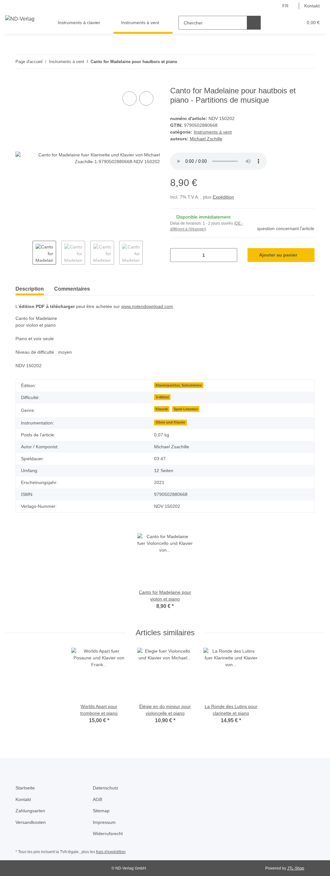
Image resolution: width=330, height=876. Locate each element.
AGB (97, 799)
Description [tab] (29, 289)
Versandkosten (30, 822)
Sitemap (101, 810)
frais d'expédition (111, 852)
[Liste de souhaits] (286, 23)
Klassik (162, 409)
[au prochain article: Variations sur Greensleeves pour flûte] (308, 62)
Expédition (223, 197)
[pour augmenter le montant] (230, 255)
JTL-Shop (295, 868)
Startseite (25, 787)
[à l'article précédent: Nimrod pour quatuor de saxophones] (294, 62)
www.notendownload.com (147, 306)
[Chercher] (254, 23)
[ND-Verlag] (19, 19)
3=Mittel (162, 397)
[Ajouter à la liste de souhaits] (146, 98)
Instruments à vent (213, 132)
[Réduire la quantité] (177, 255)
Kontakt (312, 5)
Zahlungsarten (30, 810)
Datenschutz (105, 787)
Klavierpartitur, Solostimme (179, 385)
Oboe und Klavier (170, 422)
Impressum (104, 822)
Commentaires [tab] (72, 289)
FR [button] (285, 5)
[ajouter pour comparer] (129, 98)
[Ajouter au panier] (20, 82)
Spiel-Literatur (186, 409)
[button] (273, 23)
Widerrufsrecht (108, 833)
